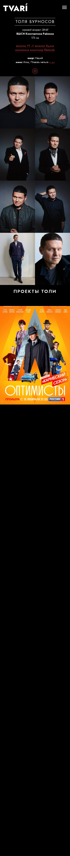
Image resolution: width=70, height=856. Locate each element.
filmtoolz (49, 50)
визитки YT (23, 46)
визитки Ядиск (44, 46)
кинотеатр (36, 50)
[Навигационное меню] (64, 7)
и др (52, 62)
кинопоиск (22, 50)
